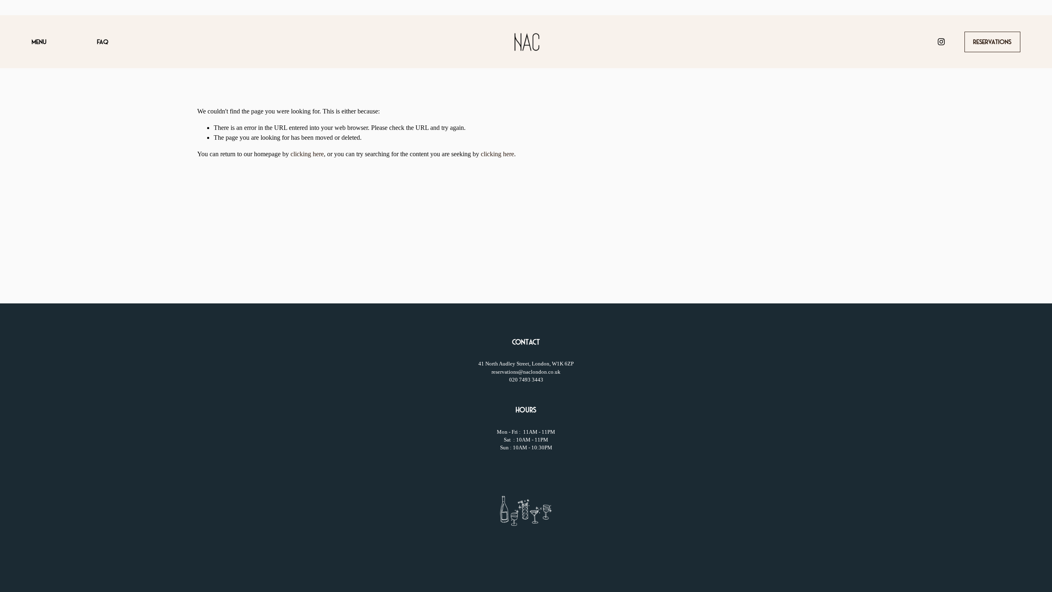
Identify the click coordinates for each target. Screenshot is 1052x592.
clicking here (307, 153)
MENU (39, 42)
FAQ (102, 42)
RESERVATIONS (992, 42)
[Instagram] (941, 41)
